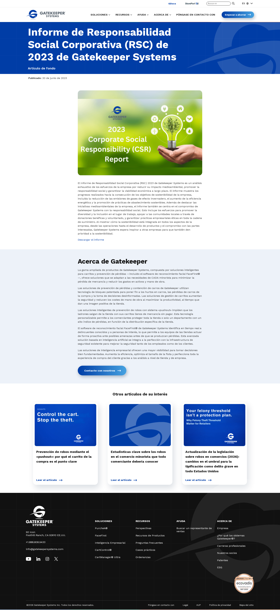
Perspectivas (143, 528)
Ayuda (180, 521)
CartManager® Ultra (107, 557)
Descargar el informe (91, 239)
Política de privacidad (220, 605)
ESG (219, 567)
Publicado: (34, 78)
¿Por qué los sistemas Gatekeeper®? (231, 537)
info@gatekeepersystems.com (44, 549)
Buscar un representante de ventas (194, 530)
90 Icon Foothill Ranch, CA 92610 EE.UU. (46, 534)
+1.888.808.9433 (35, 542)
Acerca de (224, 521)
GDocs (172, 3)
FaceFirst (100, 535)
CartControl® (103, 549)
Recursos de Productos (150, 535)
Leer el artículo (46, 480)
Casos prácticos (145, 549)
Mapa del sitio (246, 605)
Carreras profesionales (231, 545)
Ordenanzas (143, 557)
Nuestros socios (227, 553)
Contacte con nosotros (99, 370)
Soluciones (103, 521)
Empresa (222, 528)
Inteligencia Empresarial (110, 542)
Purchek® (101, 528)
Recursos (143, 521)
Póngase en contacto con (161, 605)
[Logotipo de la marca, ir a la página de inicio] (45, 18)
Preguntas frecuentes (149, 542)
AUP (198, 605)
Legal (185, 605)
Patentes (222, 560)
